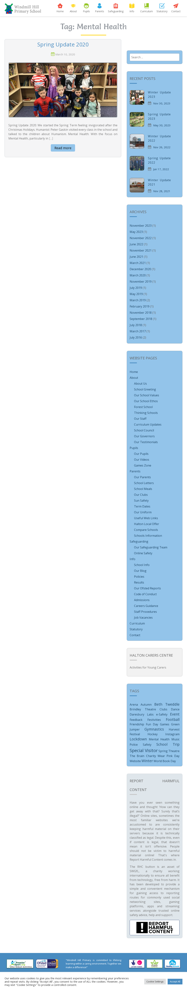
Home (60, 11)
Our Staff (140, 419)
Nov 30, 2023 (161, 103)
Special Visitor (144, 750)
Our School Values (146, 395)
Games (164, 724)
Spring (163, 751)
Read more (62, 148)
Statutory (162, 11)
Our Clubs (141, 495)
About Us (140, 384)
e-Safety (161, 714)
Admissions (142, 600)
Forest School (143, 407)
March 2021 (138, 263)
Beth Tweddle (167, 704)
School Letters (144, 483)
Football (173, 719)
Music (175, 739)
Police (134, 745)
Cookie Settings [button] (155, 981)
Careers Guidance (146, 606)
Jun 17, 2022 (161, 169)
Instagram (172, 734)
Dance (175, 709)
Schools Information (148, 536)
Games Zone (142, 465)
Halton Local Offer (146, 524)
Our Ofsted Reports (147, 588)
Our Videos (141, 460)
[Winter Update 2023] (137, 97)
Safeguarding (115, 11)
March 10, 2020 (65, 54)
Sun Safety (141, 501)
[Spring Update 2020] (62, 90)
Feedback (136, 720)
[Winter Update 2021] (137, 185)
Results (139, 582)
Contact (176, 11)
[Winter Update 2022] (137, 141)
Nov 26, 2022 (161, 147)
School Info (142, 565)
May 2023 (136, 232)
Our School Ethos (146, 401)
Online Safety (143, 553)
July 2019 (136, 288)
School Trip (168, 744)
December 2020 (140, 269)
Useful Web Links (146, 518)
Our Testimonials (146, 442)
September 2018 (141, 319)
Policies (139, 577)
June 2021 (136, 257)
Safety (147, 745)
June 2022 (136, 244)
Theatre (174, 751)
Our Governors (144, 436)
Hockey (153, 734)
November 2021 (141, 250)
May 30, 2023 (162, 125)
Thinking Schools (146, 413)
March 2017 (138, 331)
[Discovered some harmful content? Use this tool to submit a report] (155, 927)
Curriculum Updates (147, 424)
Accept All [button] (175, 981)
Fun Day (152, 724)
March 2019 (138, 300)
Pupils (86, 11)
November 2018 (141, 313)
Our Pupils (141, 454)
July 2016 (136, 337)
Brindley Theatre (143, 709)
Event (175, 714)
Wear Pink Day (169, 756)
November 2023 (141, 226)
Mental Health (159, 739)
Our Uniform (143, 512)
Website (135, 761)
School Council (144, 430)
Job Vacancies (143, 618)
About (73, 11)
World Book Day (165, 761)
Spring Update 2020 (63, 44)
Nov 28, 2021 (161, 191)
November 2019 (141, 282)
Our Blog (140, 571)
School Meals (143, 489)
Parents (99, 11)
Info (131, 11)
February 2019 (139, 306)
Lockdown (138, 739)
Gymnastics (154, 729)
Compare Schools (146, 530)
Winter (147, 760)
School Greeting (145, 389)
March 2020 (138, 275)
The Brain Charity (143, 756)
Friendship (137, 724)
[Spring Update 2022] (137, 163)
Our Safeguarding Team (150, 547)
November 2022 (141, 238)
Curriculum (146, 11)
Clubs (163, 709)
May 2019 (136, 294)
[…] (51, 138)
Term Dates (142, 506)
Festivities (154, 720)
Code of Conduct (145, 594)
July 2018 (136, 325)
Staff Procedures (145, 612)
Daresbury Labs (141, 714)
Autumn (146, 705)
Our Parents (142, 477)
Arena (134, 705)
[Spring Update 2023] (137, 119)
